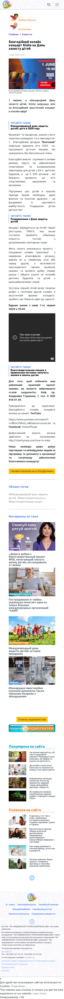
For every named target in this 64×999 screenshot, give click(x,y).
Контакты (6, 971)
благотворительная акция (26, 501)
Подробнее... (19, 986)
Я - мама (10, 904)
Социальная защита (20, 594)
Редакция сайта (8, 967)
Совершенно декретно (43, 913)
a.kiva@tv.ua (7, 951)
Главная (13, 34)
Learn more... (40, 993)
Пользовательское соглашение (14, 964)
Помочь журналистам (32, 719)
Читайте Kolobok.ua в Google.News (32, 471)
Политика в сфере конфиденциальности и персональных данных (28, 961)
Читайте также (29, 125)
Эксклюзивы (24, 29)
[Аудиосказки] (32, 728)
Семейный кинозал (48, 904)
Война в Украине (27, 19)
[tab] (32, 878)
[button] (49, 4)
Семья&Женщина (26, 904)
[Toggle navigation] (57, 5)
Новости (27, 34)
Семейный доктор (42, 909)
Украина (13, 683)
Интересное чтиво (18, 643)
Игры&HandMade (21, 909)
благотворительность (32, 498)
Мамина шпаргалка (19, 913)
